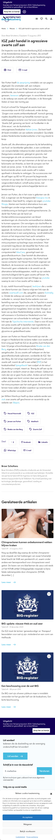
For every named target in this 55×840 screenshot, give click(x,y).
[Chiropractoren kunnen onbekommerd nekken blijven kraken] (27, 523)
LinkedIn (44, 442)
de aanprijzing (23, 82)
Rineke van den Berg (13, 429)
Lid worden (15, 756)
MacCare (20, 252)
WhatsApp (10, 450)
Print (7, 69)
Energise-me (42, 197)
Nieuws (12, 28)
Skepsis (16, 402)
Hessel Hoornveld (12, 413)
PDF (39, 362)
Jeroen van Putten (12, 421)
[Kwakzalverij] (12, 19)
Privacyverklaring (32, 837)
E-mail (23, 69)
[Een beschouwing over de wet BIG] (27, 667)
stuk (3, 399)
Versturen (44, 771)
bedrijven (36, 286)
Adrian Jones (31, 129)
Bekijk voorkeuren (27, 831)
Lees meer (9, 582)
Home (4, 28)
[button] (51, 793)
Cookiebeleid (20, 837)
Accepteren (27, 817)
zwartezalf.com (16, 292)
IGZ (30, 413)
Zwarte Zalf (35, 429)
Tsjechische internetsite (23, 321)
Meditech (32, 421)
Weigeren (27, 824)
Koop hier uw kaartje (12, 11)
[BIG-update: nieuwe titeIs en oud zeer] (27, 604)
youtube (46, 277)
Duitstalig (49, 292)
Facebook (27, 442)
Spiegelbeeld (21, 365)
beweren (14, 95)
